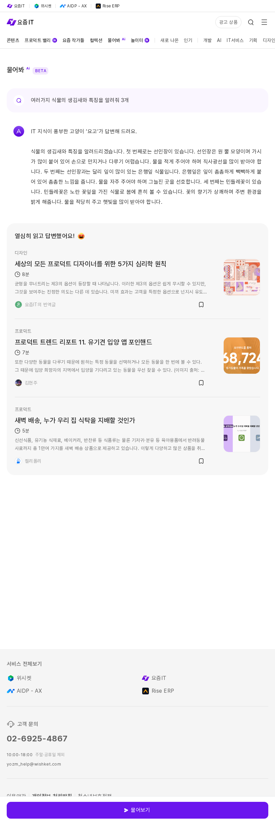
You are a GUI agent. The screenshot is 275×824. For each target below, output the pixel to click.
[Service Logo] (20, 22)
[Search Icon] (251, 22)
